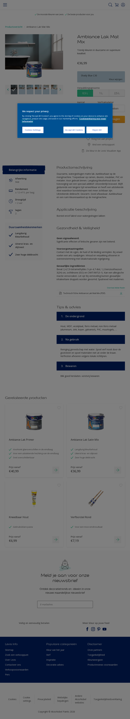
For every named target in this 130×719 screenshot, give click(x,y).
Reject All (97, 130)
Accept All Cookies (74, 130)
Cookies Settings (33, 130)
